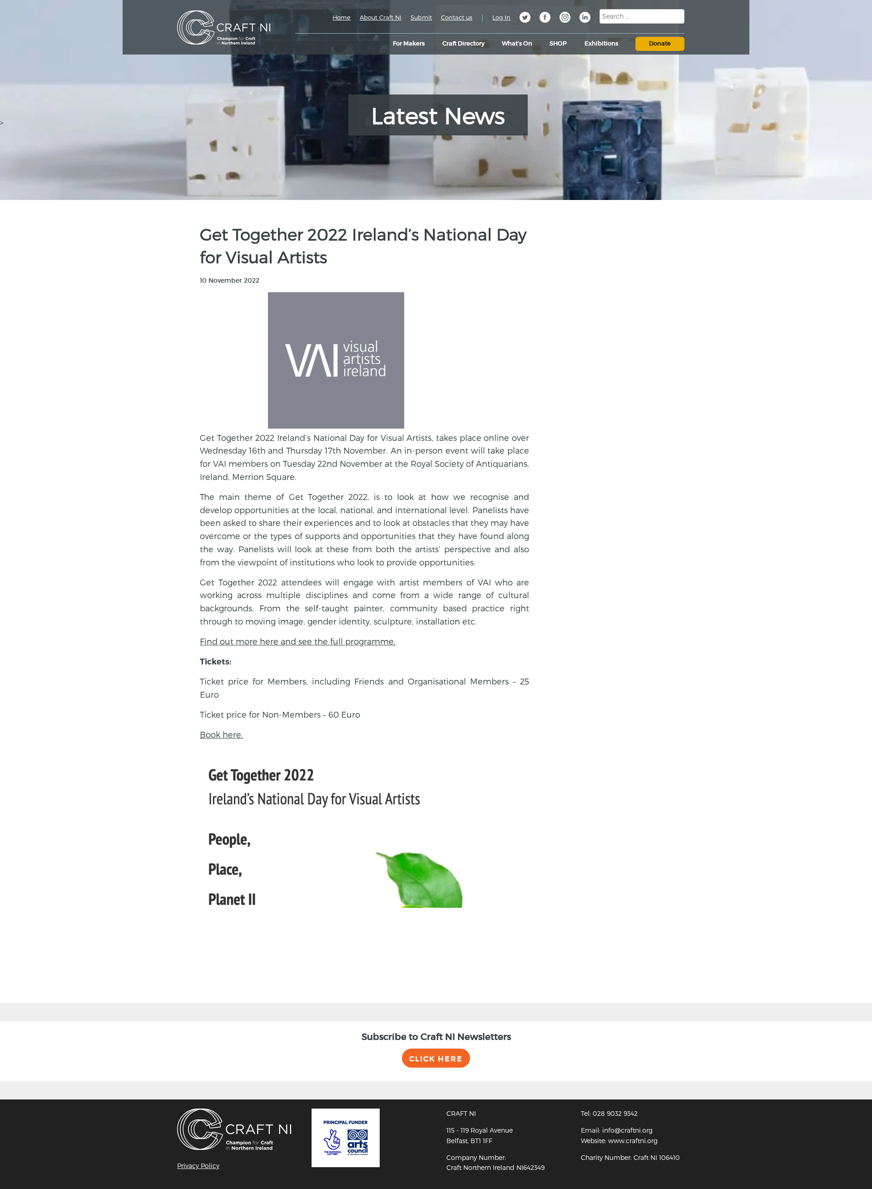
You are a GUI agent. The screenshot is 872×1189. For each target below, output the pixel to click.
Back (196, 970)
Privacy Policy (198, 1165)
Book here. (221, 734)
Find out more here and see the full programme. (298, 641)
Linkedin (585, 18)
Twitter (525, 18)
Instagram (565, 18)
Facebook (545, 18)
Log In (501, 17)
